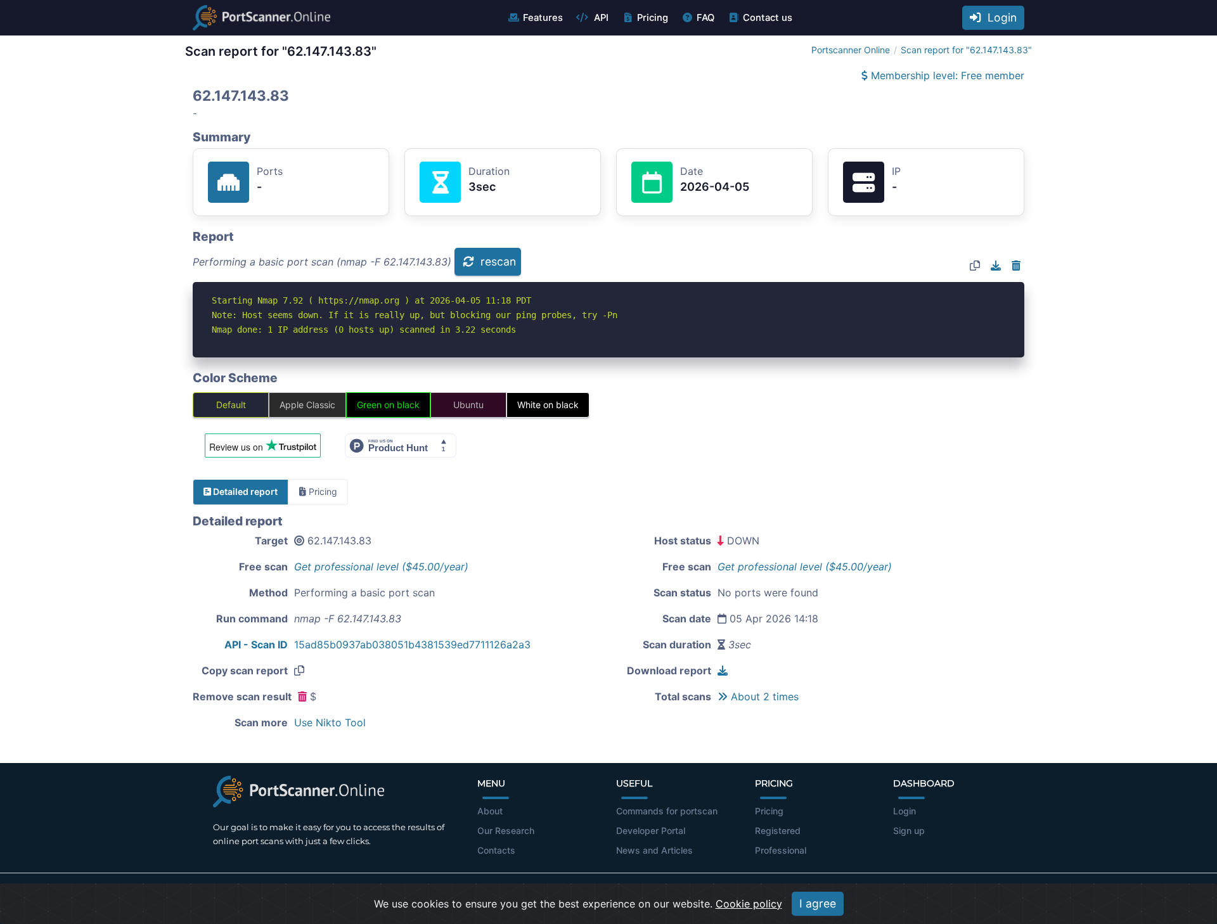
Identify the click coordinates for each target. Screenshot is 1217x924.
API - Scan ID (256, 644)
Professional (780, 850)
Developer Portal (650, 830)
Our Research (505, 830)
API (599, 17)
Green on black (388, 404)
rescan (496, 261)
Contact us (767, 17)
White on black (548, 404)
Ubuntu (468, 404)
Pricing (652, 17)
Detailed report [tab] (244, 491)
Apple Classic (307, 404)
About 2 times (763, 696)
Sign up (909, 830)
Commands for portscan (667, 810)
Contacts (496, 850)
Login (999, 17)
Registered (778, 830)
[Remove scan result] (1016, 265)
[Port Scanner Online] (261, 18)
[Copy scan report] (975, 265)
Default (231, 404)
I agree (817, 903)
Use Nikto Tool (330, 722)
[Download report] (996, 265)
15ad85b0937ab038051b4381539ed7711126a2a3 (412, 644)
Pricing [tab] (321, 491)
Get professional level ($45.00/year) (381, 566)
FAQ (705, 17)
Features (543, 17)
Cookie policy (749, 903)
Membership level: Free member (946, 75)
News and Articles (654, 850)
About (490, 810)
